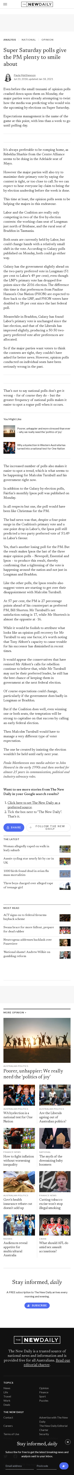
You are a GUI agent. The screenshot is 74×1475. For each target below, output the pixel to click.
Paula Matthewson (25, 75)
